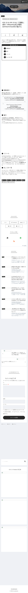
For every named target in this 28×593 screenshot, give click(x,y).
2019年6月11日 (20, 100)
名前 (4, 398)
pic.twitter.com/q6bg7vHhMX (17, 98)
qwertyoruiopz (11, 182)
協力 (7, 51)
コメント (6, 384)
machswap (8, 160)
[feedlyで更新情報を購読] (20, 237)
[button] (22, 34)
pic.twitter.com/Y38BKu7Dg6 (14, 107)
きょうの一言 (9, 57)
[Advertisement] (14, 74)
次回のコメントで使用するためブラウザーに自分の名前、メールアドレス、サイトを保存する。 (14, 411)
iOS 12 (9, 180)
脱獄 (24, 180)
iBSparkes (5, 182)
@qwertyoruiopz (20, 97)
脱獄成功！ (8, 48)
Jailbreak (19, 180)
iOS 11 (4, 180)
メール (4, 404)
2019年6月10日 (20, 108)
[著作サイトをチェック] (7, 237)
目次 (13, 45)
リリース (8, 54)
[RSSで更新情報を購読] (14, 241)
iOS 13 (14, 180)
